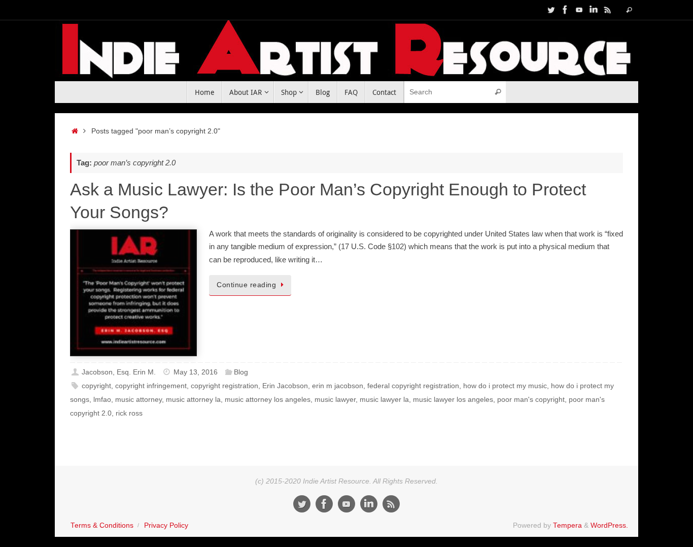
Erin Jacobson (285, 386)
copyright (96, 386)
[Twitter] (551, 10)
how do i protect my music (505, 386)
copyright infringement (151, 386)
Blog (241, 372)
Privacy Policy (166, 525)
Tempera (567, 525)
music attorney (138, 399)
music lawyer (335, 399)
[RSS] (608, 10)
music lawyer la (384, 399)
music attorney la (193, 399)
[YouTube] (579, 10)
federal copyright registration (413, 386)
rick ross (129, 413)
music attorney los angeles (267, 399)
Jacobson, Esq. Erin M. (119, 372)
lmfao (102, 399)
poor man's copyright (531, 399)
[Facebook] (565, 10)
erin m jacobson (337, 386)
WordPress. (609, 525)
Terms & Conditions (102, 525)
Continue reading (246, 285)
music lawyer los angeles (453, 399)
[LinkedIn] (593, 10)
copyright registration (224, 386)
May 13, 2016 (196, 372)
